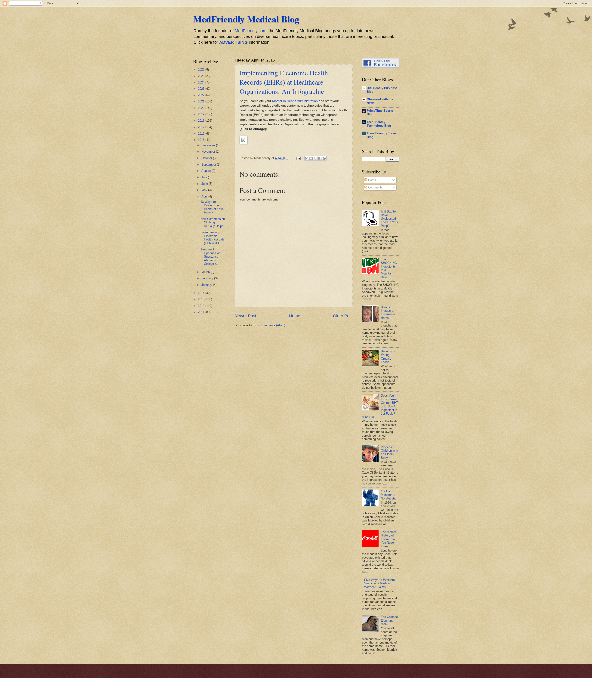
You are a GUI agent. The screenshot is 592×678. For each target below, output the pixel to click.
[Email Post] (298, 158)
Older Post (343, 316)
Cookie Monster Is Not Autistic (388, 495)
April (204, 196)
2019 (201, 114)
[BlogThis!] (311, 158)
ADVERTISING (233, 42)
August (206, 171)
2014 (201, 293)
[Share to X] (315, 158)
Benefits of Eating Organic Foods (388, 357)
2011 (201, 312)
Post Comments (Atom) (269, 325)
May (204, 190)
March (206, 272)
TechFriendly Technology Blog (379, 123)
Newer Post (245, 316)
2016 (201, 133)
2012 (201, 306)
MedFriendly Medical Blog (246, 19)
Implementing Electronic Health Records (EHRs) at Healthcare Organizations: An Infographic (284, 82)
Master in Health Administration (295, 101)
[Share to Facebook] (320, 158)
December (208, 145)
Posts (371, 180)
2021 (201, 101)
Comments (375, 187)
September (209, 164)
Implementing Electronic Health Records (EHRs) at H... (212, 238)
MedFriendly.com (250, 30)
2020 (201, 108)
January (207, 285)
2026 (201, 69)
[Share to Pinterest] (324, 158)
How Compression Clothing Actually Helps (212, 222)
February (207, 278)
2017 (201, 127)
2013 (201, 299)
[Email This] (306, 158)
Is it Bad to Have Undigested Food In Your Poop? (389, 219)
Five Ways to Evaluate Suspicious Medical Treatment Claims (378, 583)
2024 (201, 82)
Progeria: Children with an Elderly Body (389, 452)
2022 (201, 95)
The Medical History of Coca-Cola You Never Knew (389, 539)
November (208, 151)
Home (294, 316)
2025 (201, 76)
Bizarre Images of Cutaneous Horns (388, 312)
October (207, 158)
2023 (201, 88)
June (205, 183)
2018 (201, 120)
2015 (201, 140)
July (204, 177)
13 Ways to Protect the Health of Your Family (211, 207)
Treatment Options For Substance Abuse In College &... (210, 256)
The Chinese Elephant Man (389, 620)
